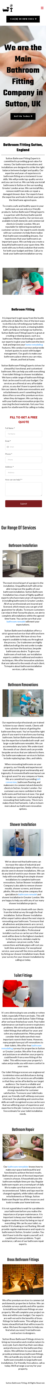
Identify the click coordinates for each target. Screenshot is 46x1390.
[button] (42, 8)
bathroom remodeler (18, 1166)
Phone (8, 454)
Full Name (10, 428)
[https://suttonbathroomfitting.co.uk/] (7, 8)
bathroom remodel (16, 621)
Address (9, 467)
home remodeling (34, 344)
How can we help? (13, 480)
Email (8, 441)
